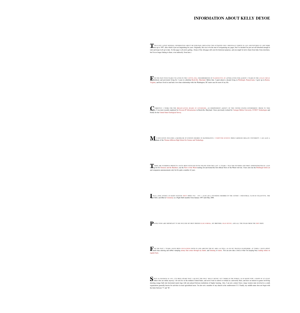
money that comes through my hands (193, 250)
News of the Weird (190, 167)
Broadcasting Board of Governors (191, 108)
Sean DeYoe (227, 223)
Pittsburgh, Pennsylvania (246, 80)
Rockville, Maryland (198, 80)
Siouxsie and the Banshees (169, 167)
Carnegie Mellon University (242, 110)
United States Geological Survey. (171, 112)
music (220, 250)
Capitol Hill (192, 78)
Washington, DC (219, 78)
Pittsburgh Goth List (263, 167)
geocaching (186, 248)
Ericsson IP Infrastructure (187, 110)
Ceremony (170, 197)
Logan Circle (264, 78)
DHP (257, 223)
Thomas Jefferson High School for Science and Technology (183, 140)
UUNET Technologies (259, 110)
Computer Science (222, 138)
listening (213, 250)
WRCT (185, 196)
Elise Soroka (206, 223)
